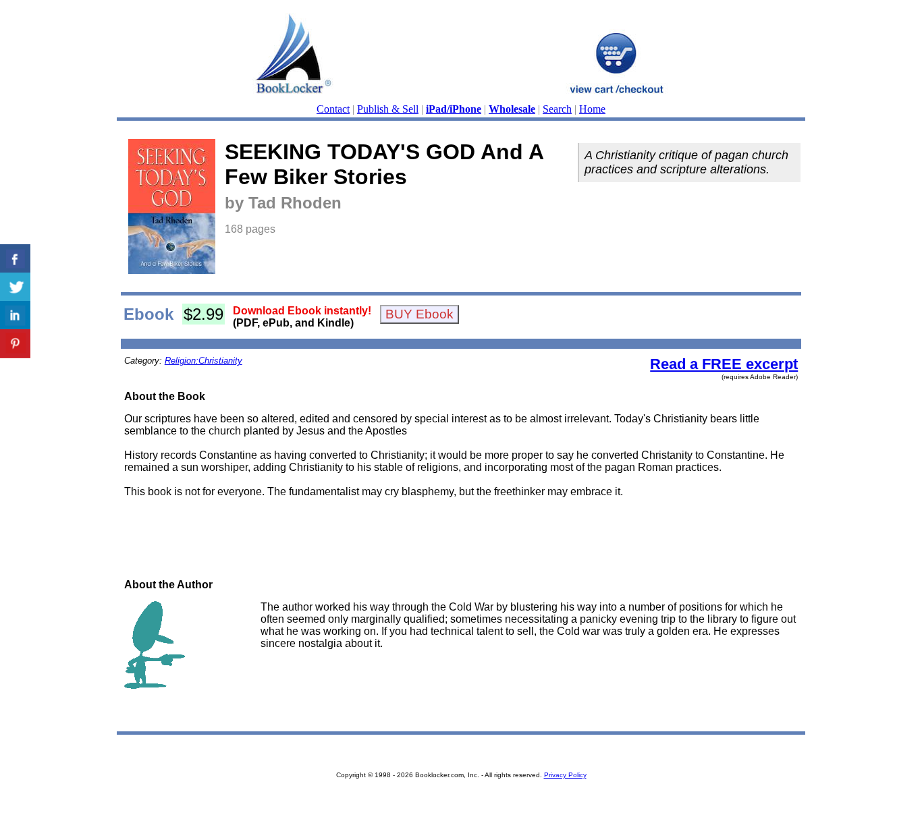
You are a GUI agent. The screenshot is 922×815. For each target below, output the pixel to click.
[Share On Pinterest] (15, 343)
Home (592, 109)
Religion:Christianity (203, 361)
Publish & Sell (387, 109)
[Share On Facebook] (15, 258)
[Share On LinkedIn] (15, 315)
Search (557, 109)
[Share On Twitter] (15, 287)
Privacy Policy (565, 775)
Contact (333, 109)
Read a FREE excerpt (724, 364)
